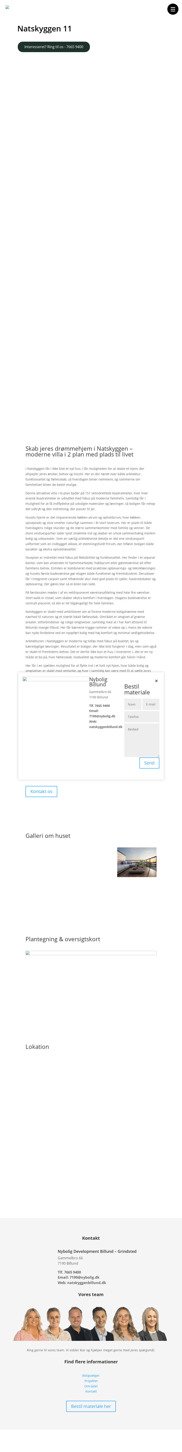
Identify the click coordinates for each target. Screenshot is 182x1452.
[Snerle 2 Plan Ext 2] (136, 876)
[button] (172, 9)
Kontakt (91, 1391)
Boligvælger (91, 1375)
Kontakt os (41, 791)
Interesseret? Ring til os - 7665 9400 (53, 46)
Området (91, 1386)
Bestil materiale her (91, 1406)
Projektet (91, 1381)
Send (149, 763)
